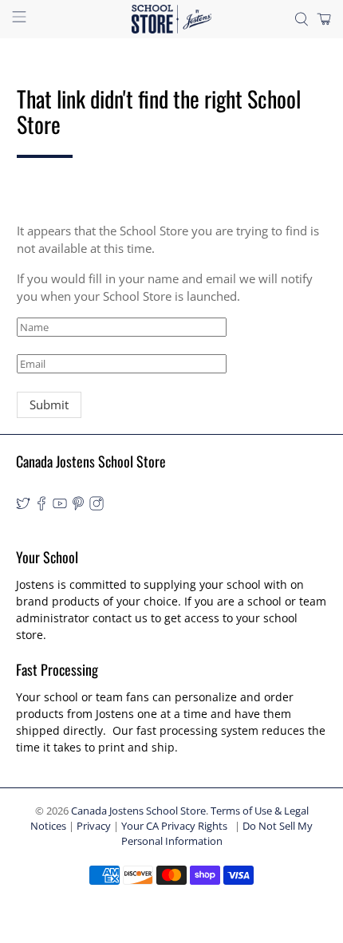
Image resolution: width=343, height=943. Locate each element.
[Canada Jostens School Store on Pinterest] (78, 506)
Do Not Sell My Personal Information (217, 833)
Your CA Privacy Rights (174, 826)
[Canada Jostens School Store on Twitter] (23, 506)
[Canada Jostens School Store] (172, 19)
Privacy (94, 826)
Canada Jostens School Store (138, 811)
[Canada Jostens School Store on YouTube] (60, 506)
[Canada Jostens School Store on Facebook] (41, 506)
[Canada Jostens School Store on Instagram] (96, 506)
